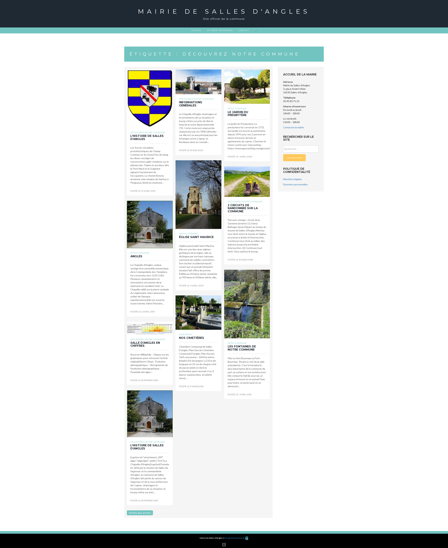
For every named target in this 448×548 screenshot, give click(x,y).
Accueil (196, 30)
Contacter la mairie (293, 127)
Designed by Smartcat (234, 538)
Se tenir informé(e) (220, 30)
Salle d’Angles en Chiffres (145, 344)
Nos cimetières (191, 338)
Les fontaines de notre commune (242, 348)
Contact (243, 30)
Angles (136, 256)
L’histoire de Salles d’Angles (147, 137)
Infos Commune (237, 108)
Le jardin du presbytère (238, 113)
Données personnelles (295, 184)
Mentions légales (292, 179)
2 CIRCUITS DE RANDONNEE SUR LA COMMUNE (243, 208)
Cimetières (185, 334)
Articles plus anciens (140, 512)
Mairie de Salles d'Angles (224, 11)
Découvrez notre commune (147, 132)
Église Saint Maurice (196, 237)
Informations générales (190, 104)
